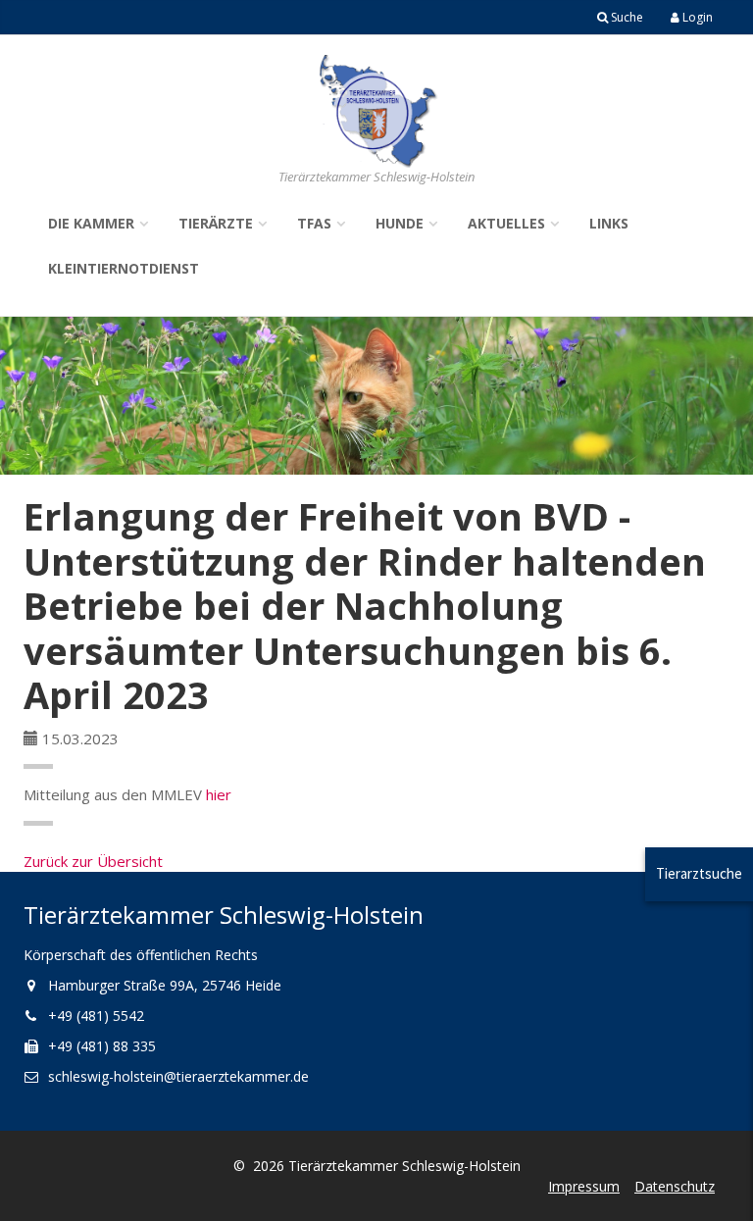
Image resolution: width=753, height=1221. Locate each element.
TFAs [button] (314, 223)
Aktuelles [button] (506, 223)
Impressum (584, 1186)
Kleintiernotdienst (123, 268)
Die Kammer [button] (91, 223)
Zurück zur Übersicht (93, 861)
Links (608, 223)
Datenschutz (674, 1186)
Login (696, 17)
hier (218, 794)
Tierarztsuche (699, 873)
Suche (625, 17)
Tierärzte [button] (215, 223)
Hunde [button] (400, 223)
